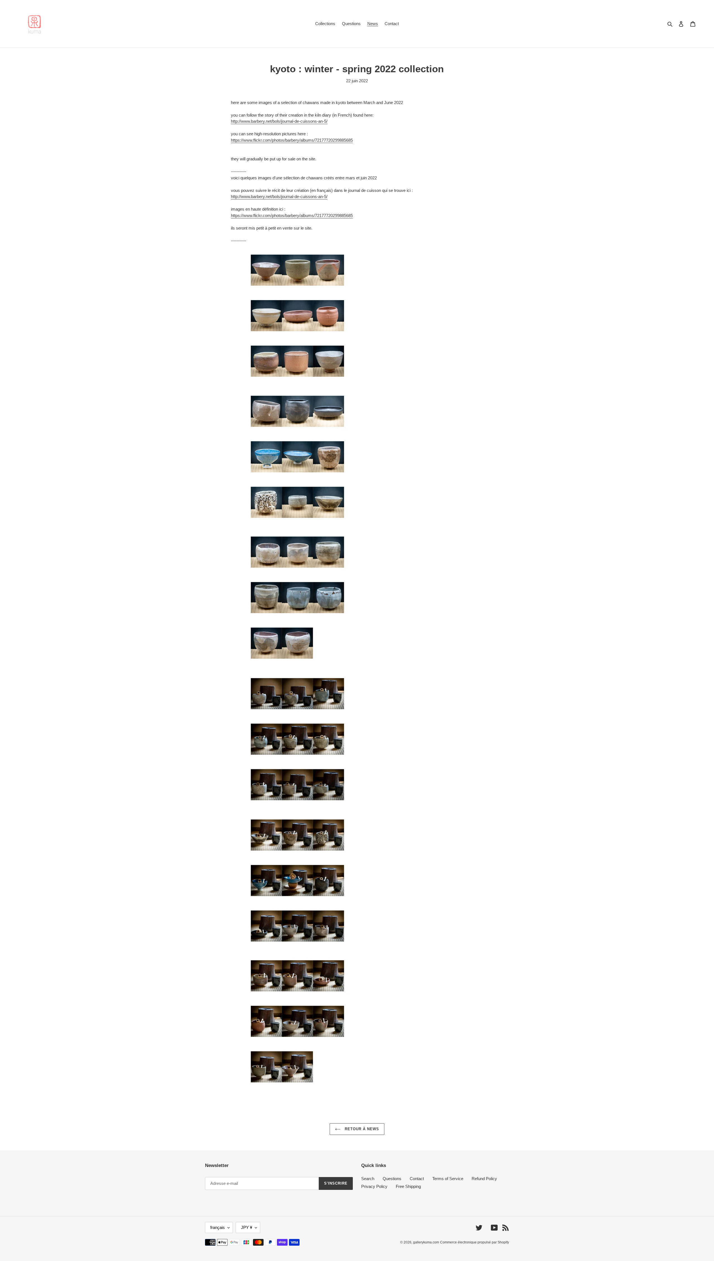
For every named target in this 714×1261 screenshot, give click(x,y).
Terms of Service (447, 1178)
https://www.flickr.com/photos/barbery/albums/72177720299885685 (292, 140)
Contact (417, 1178)
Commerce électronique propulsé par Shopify (474, 1242)
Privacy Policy (374, 1186)
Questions (392, 1178)
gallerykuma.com (426, 1242)
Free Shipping (408, 1186)
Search (367, 1178)
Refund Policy (484, 1178)
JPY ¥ (246, 1227)
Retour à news (361, 1129)
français (217, 1227)
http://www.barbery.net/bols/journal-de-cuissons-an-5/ (279, 121)
